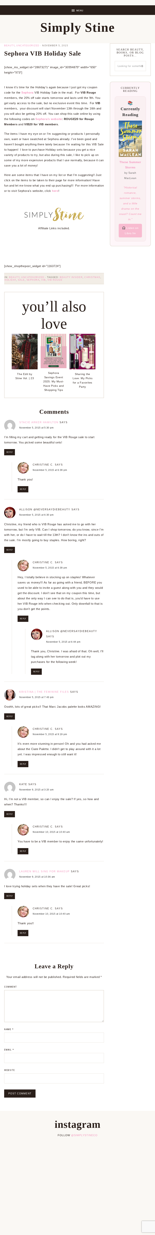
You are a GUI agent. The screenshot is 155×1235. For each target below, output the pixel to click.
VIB (43, 280)
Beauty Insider (71, 277)
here (55, 190)
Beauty (9, 45)
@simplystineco (84, 1135)
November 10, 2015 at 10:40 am (51, 832)
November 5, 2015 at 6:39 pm (50, 470)
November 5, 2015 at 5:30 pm (36, 427)
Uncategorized (28, 45)
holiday (10, 280)
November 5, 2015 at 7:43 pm (36, 697)
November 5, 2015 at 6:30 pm (36, 515)
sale (21, 280)
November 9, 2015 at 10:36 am (37, 877)
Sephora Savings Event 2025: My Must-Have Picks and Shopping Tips (53, 381)
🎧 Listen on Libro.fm (130, 230)
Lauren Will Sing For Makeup (44, 871)
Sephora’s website (48, 119)
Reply (9, 452)
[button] (77, 10)
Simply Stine (77, 27)
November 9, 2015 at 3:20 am (36, 789)
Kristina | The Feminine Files (44, 691)
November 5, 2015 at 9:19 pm (50, 734)
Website (9, 1070)
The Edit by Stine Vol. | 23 (24, 376)
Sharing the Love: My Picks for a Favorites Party (83, 380)
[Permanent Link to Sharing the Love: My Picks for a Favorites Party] (82, 368)
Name (8, 1029)
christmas (92, 277)
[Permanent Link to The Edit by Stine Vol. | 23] (25, 368)
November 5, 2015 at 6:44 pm (63, 642)
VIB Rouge (55, 280)
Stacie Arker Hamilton (38, 422)
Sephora (27, 92)
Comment (10, 986)
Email (9, 1049)
